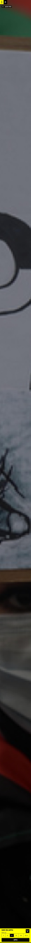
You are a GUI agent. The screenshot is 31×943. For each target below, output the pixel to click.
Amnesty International (2, 2)
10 (7, 935)
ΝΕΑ (3, 6)
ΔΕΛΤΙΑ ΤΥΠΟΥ (8, 6)
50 (16, 935)
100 (21, 935)
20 (11, 935)
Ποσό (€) (4, 932)
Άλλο (26, 935)
